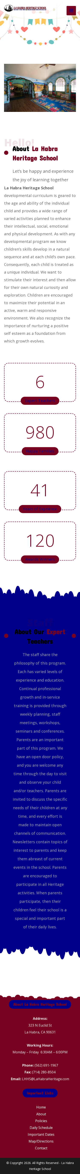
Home (41, 1107)
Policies (41, 1120)
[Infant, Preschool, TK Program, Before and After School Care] (25, 8)
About (41, 1114)
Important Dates (41, 1134)
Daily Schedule (41, 1127)
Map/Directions (41, 1141)
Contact (41, 1148)
